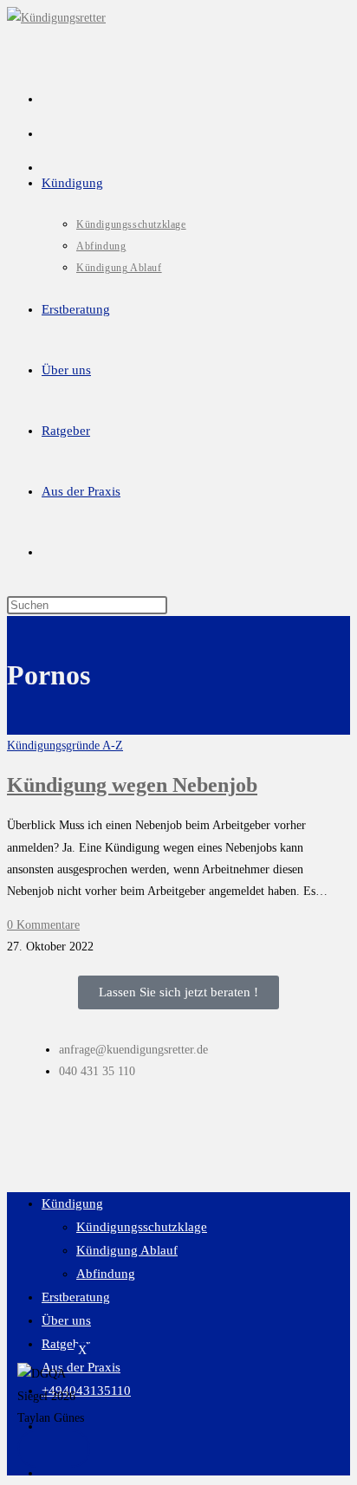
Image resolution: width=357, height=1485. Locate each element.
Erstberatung (76, 1297)
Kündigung (72, 1203)
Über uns (66, 1320)
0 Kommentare (43, 924)
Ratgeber (66, 1344)
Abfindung (105, 1274)
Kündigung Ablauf (127, 1250)
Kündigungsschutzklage (141, 1227)
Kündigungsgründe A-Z (65, 745)
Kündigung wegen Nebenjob (132, 785)
